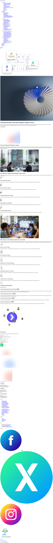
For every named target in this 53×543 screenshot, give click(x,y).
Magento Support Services (7, 36)
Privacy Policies (4, 419)
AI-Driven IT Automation (7, 3)
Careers (3, 421)
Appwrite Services (6, 39)
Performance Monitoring (7, 26)
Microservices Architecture (7, 24)
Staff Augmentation (6, 19)
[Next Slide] (1, 215)
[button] (3, 43)
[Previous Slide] (0, 215)
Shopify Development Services (8, 35)
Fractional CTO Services (7, 23)
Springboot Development (5, 403)
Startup (3, 413)
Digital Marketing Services (5, 412)
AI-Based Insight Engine (7, 4)
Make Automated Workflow (7, 42)
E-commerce (5, 14)
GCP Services (5, 28)
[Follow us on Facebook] (11, 450)
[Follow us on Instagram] (11, 524)
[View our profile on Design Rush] (6, 537)
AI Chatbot (5, 5)
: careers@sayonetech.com (8, 426)
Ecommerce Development (5, 410)
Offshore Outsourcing (6, 20)
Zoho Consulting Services (7, 32)
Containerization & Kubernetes (8, 29)
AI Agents (5, 8)
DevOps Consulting (6, 25)
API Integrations (6, 38)
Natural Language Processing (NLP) (8, 7)
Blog (2, 418)
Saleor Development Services (7, 33)
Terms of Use (4, 420)
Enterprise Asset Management (7, 17)
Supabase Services (6, 40)
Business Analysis (6, 22)
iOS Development (4, 405)
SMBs (3, 414)
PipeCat (5, 10)
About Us (3, 45)
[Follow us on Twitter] (26, 503)
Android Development (5, 406)
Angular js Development (5, 404)
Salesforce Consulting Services (8, 31)
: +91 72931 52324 (8, 424)
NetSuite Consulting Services (7, 34)
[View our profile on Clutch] (4, 528)
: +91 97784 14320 (7, 425)
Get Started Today (3, 126)
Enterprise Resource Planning (7, 15)
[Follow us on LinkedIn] (22, 450)
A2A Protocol (5, 9)
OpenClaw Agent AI (6, 6)
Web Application (6, 12)
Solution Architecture (6, 21)
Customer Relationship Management (8, 16)
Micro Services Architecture (5, 407)
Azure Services (6, 27)
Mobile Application (6, 13)
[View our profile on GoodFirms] (6, 526)
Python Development (5, 402)
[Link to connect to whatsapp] (1, 346)
